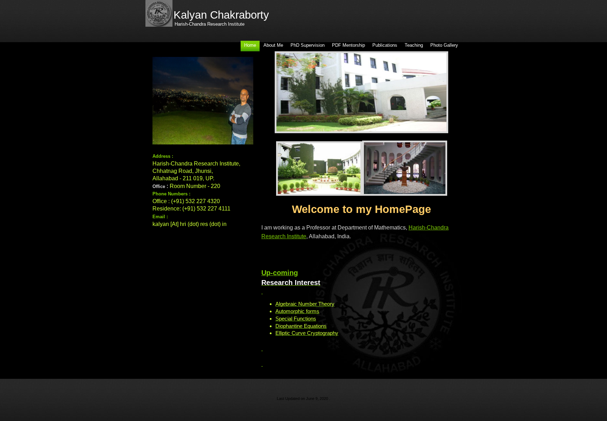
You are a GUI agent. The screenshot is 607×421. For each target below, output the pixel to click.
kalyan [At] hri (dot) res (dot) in (189, 224)
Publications (384, 45)
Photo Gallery (444, 45)
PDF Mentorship (348, 45)
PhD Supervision (308, 45)
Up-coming (279, 273)
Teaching (414, 45)
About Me (273, 45)
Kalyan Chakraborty (221, 15)
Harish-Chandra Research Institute (209, 24)
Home (250, 45)
